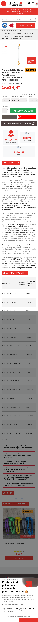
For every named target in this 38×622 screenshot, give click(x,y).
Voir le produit (19, 558)
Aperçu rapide (32, 515)
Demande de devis (25, 25)
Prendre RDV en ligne (10, 117)
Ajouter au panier (25, 111)
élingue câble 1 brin (14, 168)
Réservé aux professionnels (10, 90)
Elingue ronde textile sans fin (14, 543)
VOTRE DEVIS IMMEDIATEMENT (28, 117)
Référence (5, 84)
